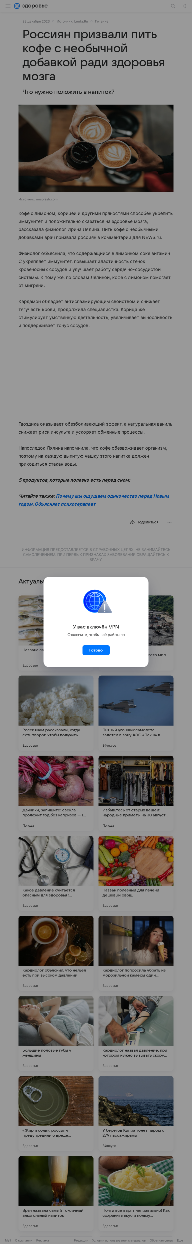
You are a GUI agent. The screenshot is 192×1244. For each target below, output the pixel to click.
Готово (96, 650)
